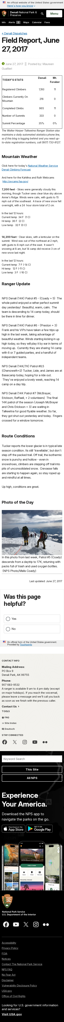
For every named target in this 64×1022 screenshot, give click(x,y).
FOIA (4, 953)
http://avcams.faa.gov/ (15, 181)
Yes (14, 618)
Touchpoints (26, 644)
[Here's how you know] (32, 4)
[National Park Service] (4, 14)
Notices (6, 958)
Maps (26, 22)
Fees (47, 22)
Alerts (14, 22)
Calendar (37, 22)
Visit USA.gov (12, 1014)
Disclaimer (8, 980)
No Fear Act (8, 974)
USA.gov (7, 990)
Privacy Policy (10, 948)
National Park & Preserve (23, 13)
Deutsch (9, 728)
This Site (32, 769)
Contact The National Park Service (22, 964)
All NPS (32, 778)
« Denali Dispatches (14, 33)
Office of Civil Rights (13, 996)
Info (4, 22)
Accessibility (9, 942)
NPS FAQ (7, 969)
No (14, 629)
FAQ (6, 717)
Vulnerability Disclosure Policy (19, 985)
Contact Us (9, 706)
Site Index (10, 723)
